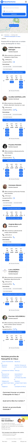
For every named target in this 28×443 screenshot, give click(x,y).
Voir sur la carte (14, 25)
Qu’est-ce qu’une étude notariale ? (12, 408)
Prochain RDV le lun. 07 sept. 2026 (14, 218)
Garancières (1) (18, 374)
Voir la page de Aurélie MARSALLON (14, 120)
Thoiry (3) (17, 370)
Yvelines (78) (14, 35)
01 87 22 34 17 (8, 195)
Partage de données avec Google (9, 434)
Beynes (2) (17, 361)
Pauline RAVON (14, 145)
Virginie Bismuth (15, 224)
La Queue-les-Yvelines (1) (20, 367)
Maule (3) (17, 381)
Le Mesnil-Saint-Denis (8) (7, 383)
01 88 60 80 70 (8, 235)
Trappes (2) (4, 386)
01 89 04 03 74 (8, 107)
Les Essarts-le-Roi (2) (20, 386)
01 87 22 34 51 (8, 155)
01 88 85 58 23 (8, 59)
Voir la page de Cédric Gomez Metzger (14, 72)
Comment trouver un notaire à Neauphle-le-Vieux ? (14, 393)
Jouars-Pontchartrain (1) (7, 362)
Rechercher (14, 14)
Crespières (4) (5, 377)
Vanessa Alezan (14, 185)
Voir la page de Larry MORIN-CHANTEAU (14, 294)
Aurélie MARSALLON (17, 97)
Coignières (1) (18, 376)
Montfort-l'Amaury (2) (20, 365)
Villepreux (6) (5, 381)
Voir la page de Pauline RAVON (14, 160)
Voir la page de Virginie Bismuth (14, 245)
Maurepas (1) (5, 376)
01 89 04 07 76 (8, 281)
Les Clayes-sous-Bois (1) (20, 378)
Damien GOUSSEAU (16, 316)
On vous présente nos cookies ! (9, 435)
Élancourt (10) (5, 374)
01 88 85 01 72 (8, 327)
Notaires (6, 35)
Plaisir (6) (4, 367)
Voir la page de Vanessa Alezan (14, 208)
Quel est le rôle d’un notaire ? (14, 401)
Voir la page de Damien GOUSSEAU (14, 332)
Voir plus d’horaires (14, 90)
